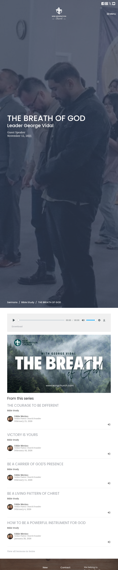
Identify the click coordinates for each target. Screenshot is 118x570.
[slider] (41, 320)
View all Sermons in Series (21, 551)
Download (17, 326)
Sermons (12, 302)
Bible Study (27, 302)
